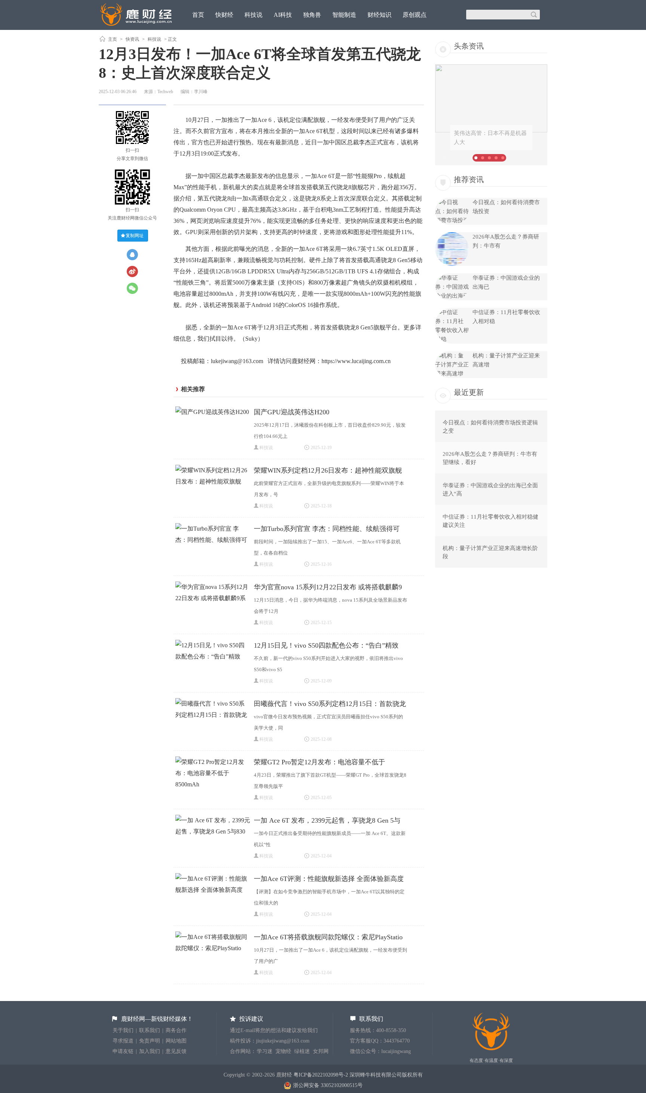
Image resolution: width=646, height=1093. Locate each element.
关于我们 (123, 1030)
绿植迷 (302, 1051)
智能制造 (344, 15)
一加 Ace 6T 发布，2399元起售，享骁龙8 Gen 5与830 (327, 821)
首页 (198, 15)
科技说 (253, 15)
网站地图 (176, 1041)
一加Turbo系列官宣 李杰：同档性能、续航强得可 (327, 528)
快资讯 (132, 39)
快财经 (224, 15)
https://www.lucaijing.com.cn (356, 361)
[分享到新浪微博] (132, 271)
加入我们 (149, 1051)
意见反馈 (176, 1051)
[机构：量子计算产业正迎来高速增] (452, 374)
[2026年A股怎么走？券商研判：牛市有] (452, 264)
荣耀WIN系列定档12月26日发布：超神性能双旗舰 (328, 470)
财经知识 (379, 15)
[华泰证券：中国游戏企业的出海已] (452, 296)
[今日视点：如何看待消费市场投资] (452, 220)
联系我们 (149, 1030)
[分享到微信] (132, 288)
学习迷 (265, 1051)
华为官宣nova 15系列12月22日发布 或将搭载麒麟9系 (328, 588)
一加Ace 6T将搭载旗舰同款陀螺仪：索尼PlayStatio (328, 937)
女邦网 (321, 1051)
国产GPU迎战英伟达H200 (291, 412)
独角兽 (312, 15)
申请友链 (123, 1051)
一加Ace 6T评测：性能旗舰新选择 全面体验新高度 (329, 878)
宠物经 (283, 1051)
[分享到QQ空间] (132, 254)
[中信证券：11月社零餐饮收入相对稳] (452, 339)
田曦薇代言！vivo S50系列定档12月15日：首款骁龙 (330, 703)
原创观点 (415, 15)
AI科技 (283, 15)
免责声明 (149, 1041)
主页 (112, 39)
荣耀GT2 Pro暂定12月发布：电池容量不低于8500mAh (319, 763)
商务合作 (176, 1030)
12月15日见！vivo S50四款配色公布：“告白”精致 (326, 645)
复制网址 (135, 235)
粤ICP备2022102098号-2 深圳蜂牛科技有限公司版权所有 (358, 1075)
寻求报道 (123, 1041)
